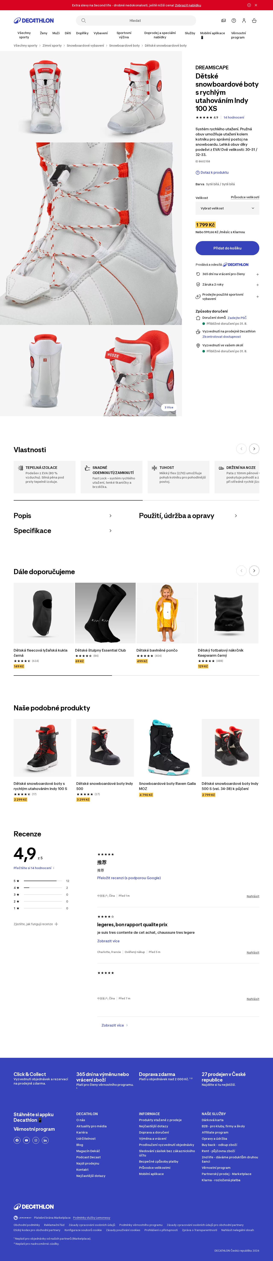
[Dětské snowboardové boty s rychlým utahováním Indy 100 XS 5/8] (136, 370)
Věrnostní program (238, 35)
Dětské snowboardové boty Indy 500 (104, 786)
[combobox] (227, 208)
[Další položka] (254, 449)
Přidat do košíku (227, 248)
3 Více (169, 407)
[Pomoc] (234, 20)
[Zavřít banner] (256, 5)
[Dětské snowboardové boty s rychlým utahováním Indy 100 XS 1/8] (136, 96)
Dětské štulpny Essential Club (100, 650)
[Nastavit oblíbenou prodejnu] (223, 20)
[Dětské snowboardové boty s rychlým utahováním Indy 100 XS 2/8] (45, 96)
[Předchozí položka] (241, 449)
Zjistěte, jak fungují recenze (33, 924)
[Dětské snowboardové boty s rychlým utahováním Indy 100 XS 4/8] (45, 370)
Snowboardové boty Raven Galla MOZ (167, 786)
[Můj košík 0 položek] (254, 20)
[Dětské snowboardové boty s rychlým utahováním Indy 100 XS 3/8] (91, 233)
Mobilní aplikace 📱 (212, 35)
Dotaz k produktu (215, 172)
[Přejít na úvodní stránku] (34, 21)
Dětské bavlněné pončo (157, 650)
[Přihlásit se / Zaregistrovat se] (244, 20)
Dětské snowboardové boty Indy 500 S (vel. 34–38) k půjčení (230, 786)
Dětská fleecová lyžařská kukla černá (40, 653)
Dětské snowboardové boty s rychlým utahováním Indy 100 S (40, 786)
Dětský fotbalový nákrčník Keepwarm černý (221, 653)
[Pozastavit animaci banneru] (249, 5)
